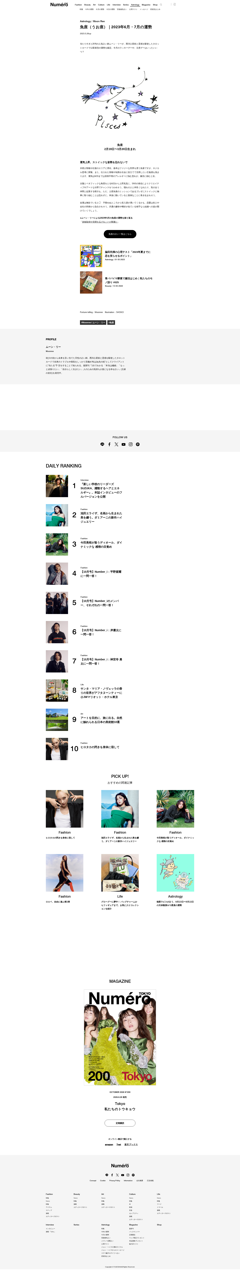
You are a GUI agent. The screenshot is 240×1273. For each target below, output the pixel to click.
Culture (101, 5)
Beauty (87, 5)
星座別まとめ (155, 9)
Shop (155, 5)
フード (159, 1204)
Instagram (130, 444)
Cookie (103, 1180)
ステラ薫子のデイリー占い (110, 1253)
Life (108, 5)
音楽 (130, 1210)
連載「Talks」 (51, 1232)
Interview (117, 5)
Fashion (78, 5)
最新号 (131, 1229)
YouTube (123, 444)
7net (119, 1144)
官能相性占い (122, 9)
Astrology (135, 5)
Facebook (109, 444)
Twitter (116, 444)
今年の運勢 (89, 9)
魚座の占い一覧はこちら (120, 234)
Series (126, 5)
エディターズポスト (53, 1216)
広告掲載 (150, 1180)
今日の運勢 (110, 9)
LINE (102, 444)
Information (128, 1180)
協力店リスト (133, 1244)
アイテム (49, 1207)
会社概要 (139, 1180)
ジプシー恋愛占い (107, 1241)
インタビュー (50, 1229)
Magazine (146, 5)
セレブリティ (133, 1213)
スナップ (49, 1210)
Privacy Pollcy (114, 1180)
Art (94, 5)
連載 (47, 1213)
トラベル (160, 1207)
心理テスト (133, 9)
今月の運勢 (100, 9)
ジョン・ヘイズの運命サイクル (112, 1247)
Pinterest (138, 444)
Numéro (59, 4)
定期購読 (120, 1123)
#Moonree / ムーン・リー (93, 322)
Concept (93, 1180)
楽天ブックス (131, 1144)
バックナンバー (134, 1232)
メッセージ (144, 9)
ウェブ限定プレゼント (136, 1238)
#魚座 (111, 322)
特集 (81, 9)
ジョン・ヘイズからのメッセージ (112, 1250)
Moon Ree (99, 21)
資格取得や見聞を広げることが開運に (100, 222)
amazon (109, 1144)
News (48, 1201)
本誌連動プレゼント (136, 1241)
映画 (130, 1207)
